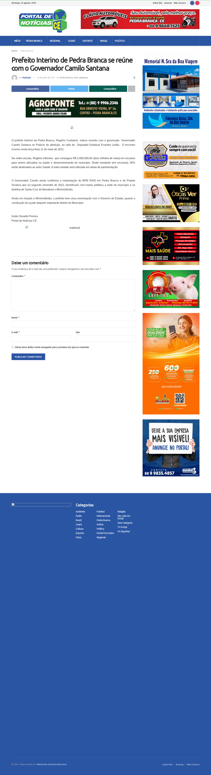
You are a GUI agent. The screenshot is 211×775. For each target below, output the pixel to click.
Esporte (88, 40)
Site (78, 332)
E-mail (16, 332)
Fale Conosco (180, 3)
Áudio (79, 516)
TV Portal (122, 527)
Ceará (71, 40)
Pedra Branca (34, 40)
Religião (122, 511)
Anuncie (168, 3)
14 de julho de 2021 (46, 77)
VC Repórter (124, 531)
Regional (55, 40)
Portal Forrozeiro (105, 533)
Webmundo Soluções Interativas (52, 764)
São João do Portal (124, 517)
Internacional (103, 516)
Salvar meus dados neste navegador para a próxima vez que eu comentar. (52, 347)
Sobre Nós (157, 3)
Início (17, 40)
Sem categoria (81, 77)
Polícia (100, 524)
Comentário (19, 276)
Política (120, 40)
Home (14, 51)
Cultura (79, 528)
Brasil (103, 40)
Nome (16, 317)
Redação (27, 77)
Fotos (79, 537)
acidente (80, 511)
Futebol (101, 511)
